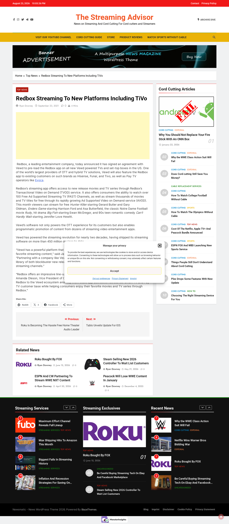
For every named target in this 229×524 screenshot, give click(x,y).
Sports (190, 207)
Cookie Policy (185, 509)
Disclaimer (168, 509)
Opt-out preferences (101, 278)
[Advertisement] (83, 135)
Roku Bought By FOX (48, 359)
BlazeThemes (89, 509)
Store (111, 37)
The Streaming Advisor (114, 17)
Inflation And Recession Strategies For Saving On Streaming (54, 464)
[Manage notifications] (221, 516)
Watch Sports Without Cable (166, 37)
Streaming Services (49, 430)
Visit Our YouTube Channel (53, 37)
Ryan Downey (26, 105)
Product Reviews (131, 37)
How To (191, 291)
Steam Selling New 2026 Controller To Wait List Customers (190, 483)
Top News (22, 89)
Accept (114, 270)
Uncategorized (105, 468)
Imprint (133, 278)
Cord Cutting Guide (89, 37)
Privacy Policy (209, 3)
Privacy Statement (120, 278)
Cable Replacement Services (186, 186)
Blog (146, 509)
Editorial (179, 130)
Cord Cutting (166, 130)
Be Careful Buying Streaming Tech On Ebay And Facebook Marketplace (193, 464)
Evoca (39, 180)
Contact (195, 3)
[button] (159, 245)
